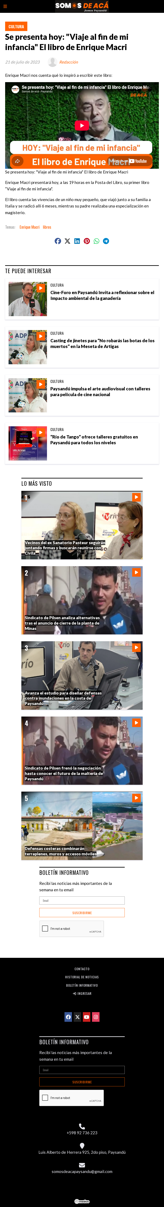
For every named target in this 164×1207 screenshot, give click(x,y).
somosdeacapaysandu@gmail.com (82, 1171)
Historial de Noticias (82, 976)
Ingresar (84, 993)
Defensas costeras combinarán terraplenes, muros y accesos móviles (61, 851)
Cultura (16, 26)
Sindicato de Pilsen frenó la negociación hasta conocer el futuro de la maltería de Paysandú (64, 773)
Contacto (82, 968)
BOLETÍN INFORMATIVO (64, 872)
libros (47, 227)
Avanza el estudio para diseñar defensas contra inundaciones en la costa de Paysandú (63, 698)
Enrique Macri (30, 227)
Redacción (68, 61)
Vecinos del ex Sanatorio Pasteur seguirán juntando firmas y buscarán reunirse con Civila (65, 547)
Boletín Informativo (82, 985)
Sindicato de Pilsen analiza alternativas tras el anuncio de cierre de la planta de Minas (62, 623)
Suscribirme (82, 912)
